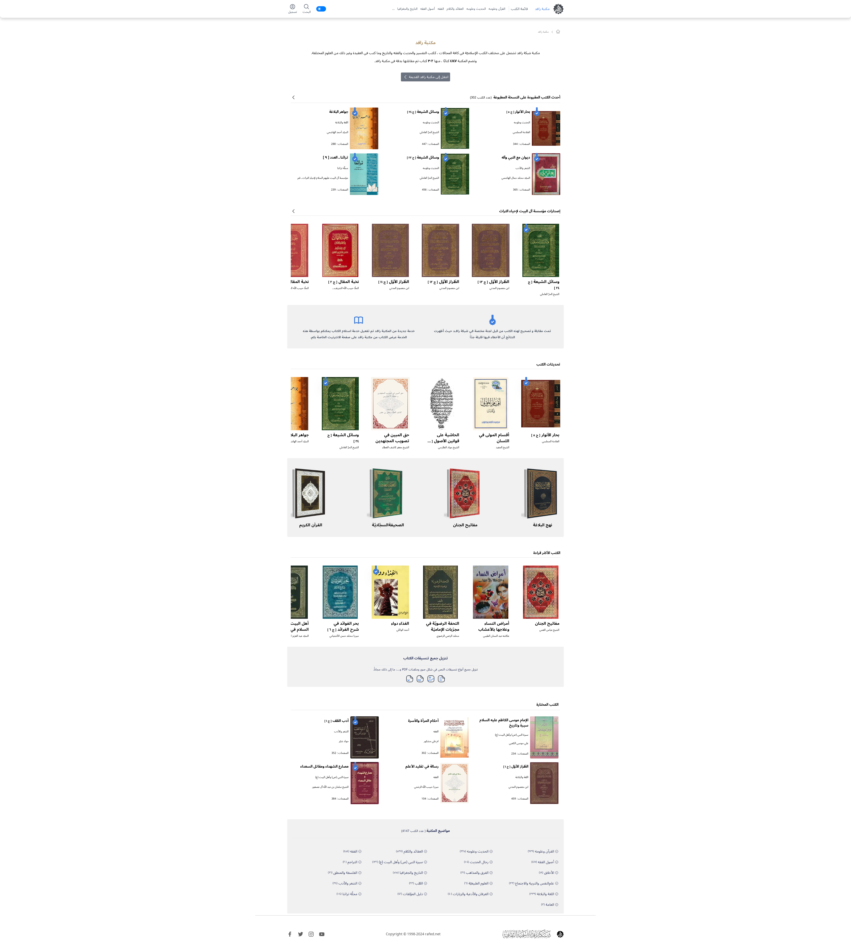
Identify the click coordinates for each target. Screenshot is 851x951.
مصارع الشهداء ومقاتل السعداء (324, 766)
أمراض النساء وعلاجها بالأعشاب (493, 626)
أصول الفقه (427, 9)
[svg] (558, 31)
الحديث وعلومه (476, 9)
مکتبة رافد (542, 9)
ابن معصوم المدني (499, 288)
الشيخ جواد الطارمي (448, 447)
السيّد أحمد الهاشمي (337, 132)
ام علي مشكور (431, 741)
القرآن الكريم (310, 525)
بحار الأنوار (518, 112)
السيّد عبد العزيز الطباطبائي (294, 636)
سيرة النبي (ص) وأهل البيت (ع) (511, 735)
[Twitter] (300, 934)
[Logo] (560, 934)
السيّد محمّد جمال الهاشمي (516, 178)
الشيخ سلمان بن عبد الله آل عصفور (330, 787)
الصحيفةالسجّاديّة (388, 525)
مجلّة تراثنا (342, 168)
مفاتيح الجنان (465, 525)
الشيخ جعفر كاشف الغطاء (395, 447)
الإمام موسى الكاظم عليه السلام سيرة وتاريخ (503, 722)
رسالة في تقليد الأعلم (422, 766)
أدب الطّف (336, 721)
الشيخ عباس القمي (549, 630)
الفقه (440, 9)
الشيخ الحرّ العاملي (429, 132)
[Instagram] (311, 934)
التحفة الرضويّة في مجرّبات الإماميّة (442, 626)
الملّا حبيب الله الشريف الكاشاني (346, 290)
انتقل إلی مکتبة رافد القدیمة (428, 77)
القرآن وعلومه (496, 9)
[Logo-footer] (526, 934)
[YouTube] (321, 934)
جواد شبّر (344, 741)
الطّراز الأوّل (493, 281)
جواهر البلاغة (338, 112)
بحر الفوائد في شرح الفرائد (343, 626)
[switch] (321, 9)
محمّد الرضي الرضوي (448, 636)
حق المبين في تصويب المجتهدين (392, 438)
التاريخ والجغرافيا (407, 9)
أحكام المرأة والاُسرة (423, 721)
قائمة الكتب (519, 9)
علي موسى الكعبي (518, 743)
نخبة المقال (343, 281)
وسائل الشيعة (423, 112)
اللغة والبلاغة (341, 122)
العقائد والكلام (455, 9)
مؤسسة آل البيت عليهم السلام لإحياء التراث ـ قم (323, 178)
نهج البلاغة (542, 525)
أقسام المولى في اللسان (494, 438)
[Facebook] (290, 934)
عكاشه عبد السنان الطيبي (496, 636)
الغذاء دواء (400, 623)
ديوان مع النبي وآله (516, 157)
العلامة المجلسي (521, 132)
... (393, 9)
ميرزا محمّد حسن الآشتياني (344, 636)
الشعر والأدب (523, 168)
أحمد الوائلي (402, 630)
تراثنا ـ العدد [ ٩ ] (335, 157)
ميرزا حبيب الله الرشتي (426, 787)
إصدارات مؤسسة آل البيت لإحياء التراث (529, 211)
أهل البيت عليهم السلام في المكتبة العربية (293, 629)
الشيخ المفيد (502, 447)
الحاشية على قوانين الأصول (442, 441)
